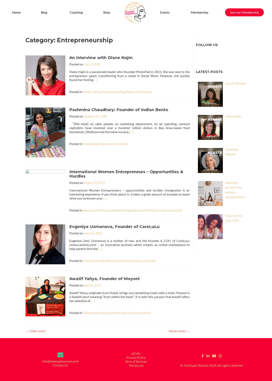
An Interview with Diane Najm (101, 57)
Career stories (92, 92)
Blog (44, 12)
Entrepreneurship (113, 92)
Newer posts (179, 331)
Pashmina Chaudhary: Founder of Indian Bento (118, 109)
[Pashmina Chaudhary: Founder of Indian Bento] (45, 132)
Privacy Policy (136, 357)
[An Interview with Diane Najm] (45, 75)
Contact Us (60, 365)
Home (16, 12)
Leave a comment (117, 144)
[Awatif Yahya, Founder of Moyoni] (45, 296)
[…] (95, 80)
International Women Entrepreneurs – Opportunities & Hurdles (126, 174)
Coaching (76, 12)
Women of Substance (138, 92)
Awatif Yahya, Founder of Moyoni (104, 278)
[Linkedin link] (207, 355)
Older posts (35, 331)
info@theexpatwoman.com (60, 361)
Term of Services (136, 361)
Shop (106, 12)
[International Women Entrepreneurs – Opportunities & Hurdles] (45, 189)
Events (165, 12)
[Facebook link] (203, 355)
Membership (199, 12)
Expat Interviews (117, 313)
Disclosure (136, 365)
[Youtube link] (214, 355)
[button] (45, 12)
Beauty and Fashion (95, 210)
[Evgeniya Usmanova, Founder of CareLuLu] (45, 244)
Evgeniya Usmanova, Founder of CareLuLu (114, 226)
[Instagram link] (220, 355)
